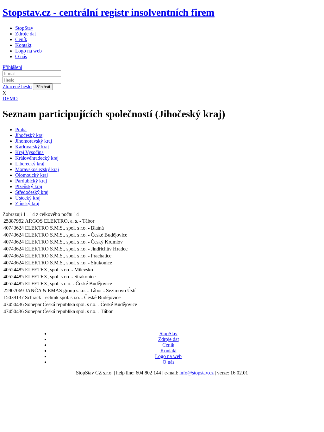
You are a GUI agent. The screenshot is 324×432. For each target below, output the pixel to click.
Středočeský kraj (31, 192)
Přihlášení (12, 67)
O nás (21, 56)
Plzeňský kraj (28, 186)
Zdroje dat (25, 33)
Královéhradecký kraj (37, 158)
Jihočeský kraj (29, 135)
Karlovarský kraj (32, 146)
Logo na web (28, 50)
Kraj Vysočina (29, 152)
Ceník (21, 39)
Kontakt (23, 45)
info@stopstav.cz (196, 372)
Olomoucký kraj (31, 175)
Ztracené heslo (17, 86)
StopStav (24, 28)
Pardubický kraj (31, 180)
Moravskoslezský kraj (37, 169)
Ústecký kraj (27, 198)
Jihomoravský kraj (33, 141)
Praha (21, 129)
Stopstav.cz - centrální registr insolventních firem (109, 12)
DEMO (10, 98)
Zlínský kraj (27, 203)
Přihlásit (42, 86)
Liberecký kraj (29, 163)
